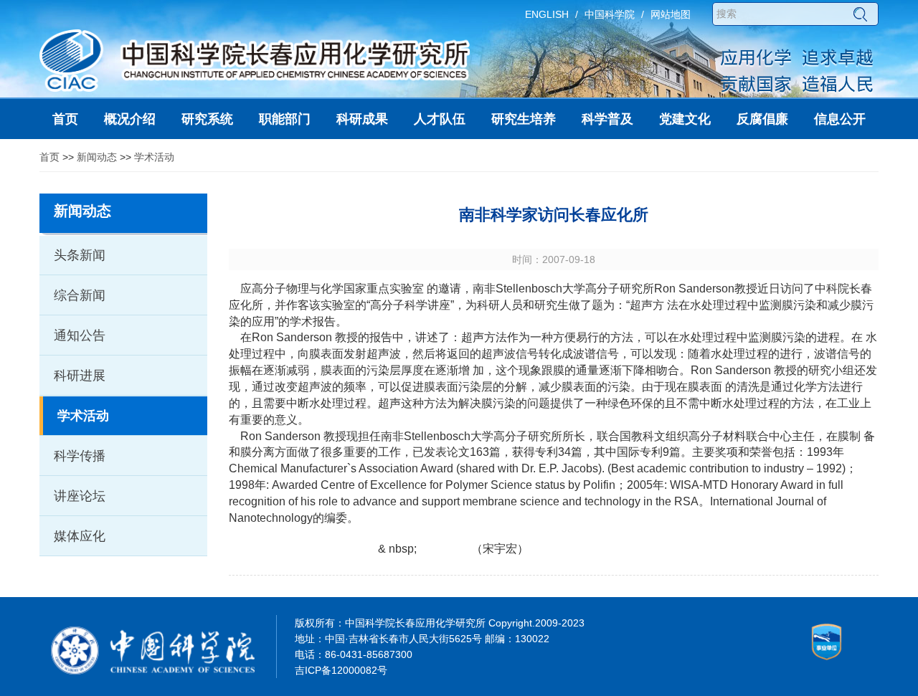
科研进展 (79, 375)
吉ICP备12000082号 (341, 670)
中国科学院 (610, 14)
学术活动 (154, 157)
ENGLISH (547, 14)
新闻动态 (97, 157)
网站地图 (670, 14)
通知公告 (79, 335)
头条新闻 (79, 255)
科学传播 (79, 456)
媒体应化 (79, 536)
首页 (49, 157)
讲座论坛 (79, 496)
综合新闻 (79, 295)
